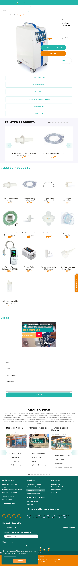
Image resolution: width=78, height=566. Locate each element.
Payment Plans (32, 501)
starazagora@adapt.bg (63, 467)
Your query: (10, 382)
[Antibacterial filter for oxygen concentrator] (29, 218)
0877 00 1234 (11, 527)
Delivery (30, 504)
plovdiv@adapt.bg (39, 465)
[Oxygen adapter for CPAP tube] (48, 252)
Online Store (8, 480)
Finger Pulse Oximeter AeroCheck (29, 268)
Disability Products (9, 492)
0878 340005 (37, 461)
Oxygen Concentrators (25, 15)
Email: (8, 369)
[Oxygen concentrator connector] (67, 184)
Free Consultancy (33, 487)
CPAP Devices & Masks (10, 484)
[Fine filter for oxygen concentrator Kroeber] (48, 218)
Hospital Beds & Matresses (12, 489)
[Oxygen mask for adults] (67, 218)
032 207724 (36, 457)
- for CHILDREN (8, 497)
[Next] (69, 145)
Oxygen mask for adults (68, 234)
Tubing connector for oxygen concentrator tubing (24, 154)
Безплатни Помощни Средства (43, 509)
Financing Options (36, 497)
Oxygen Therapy (8, 487)
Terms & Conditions (58, 487)
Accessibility (8, 504)
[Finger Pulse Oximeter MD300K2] (10, 252)
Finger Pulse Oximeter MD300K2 (10, 268)
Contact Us (55, 484)
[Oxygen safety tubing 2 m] (53, 138)
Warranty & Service (34, 484)
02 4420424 (14, 457)
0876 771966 (59, 463)
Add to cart (55, 47)
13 (67, 122)
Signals (54, 492)
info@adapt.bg (15, 465)
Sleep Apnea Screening (35, 490)
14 (49, 474)
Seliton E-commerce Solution (50, 553)
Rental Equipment (33, 493)
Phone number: (11, 375)
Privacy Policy (56, 489)
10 (63, 122)
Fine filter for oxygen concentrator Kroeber (48, 234)
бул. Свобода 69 (38, 453)
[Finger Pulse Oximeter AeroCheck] (29, 252)
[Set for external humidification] (10, 218)
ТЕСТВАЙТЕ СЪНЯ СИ (76, 283)
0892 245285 (14, 461)
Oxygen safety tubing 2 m (53, 153)
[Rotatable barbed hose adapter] (67, 252)
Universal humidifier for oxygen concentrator (10, 302)
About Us (55, 480)
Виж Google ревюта (13, 432)
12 (66, 122)
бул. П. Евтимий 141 (62, 455)
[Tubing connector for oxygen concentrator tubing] (24, 138)
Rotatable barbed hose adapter (67, 268)
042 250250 (59, 459)
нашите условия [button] (10, 556)
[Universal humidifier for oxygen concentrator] (10, 286)
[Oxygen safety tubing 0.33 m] (48, 184)
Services (31, 480)
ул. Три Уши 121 (15, 453)
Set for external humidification (10, 234)
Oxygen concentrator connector (67, 200)
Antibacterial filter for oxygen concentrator (29, 234)
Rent (53, 53)
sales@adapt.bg (69, 527)
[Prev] (8, 145)
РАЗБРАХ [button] (20, 561)
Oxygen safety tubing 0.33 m (49, 200)
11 (64, 122)
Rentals (12, 15)
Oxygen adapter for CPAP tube (48, 268)
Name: (8, 362)
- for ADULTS (7, 499)
